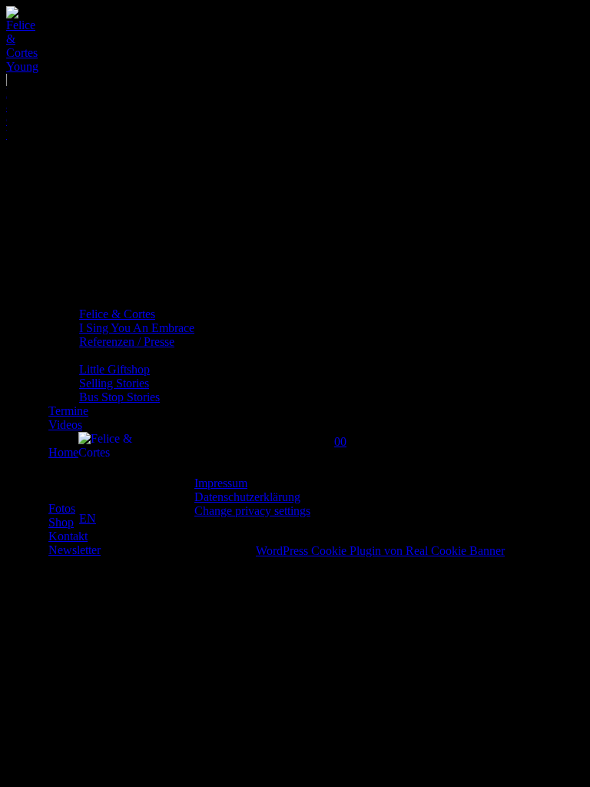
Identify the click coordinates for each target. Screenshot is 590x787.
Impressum (220, 483)
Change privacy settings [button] (252, 510)
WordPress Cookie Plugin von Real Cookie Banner (380, 550)
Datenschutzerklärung (247, 496)
